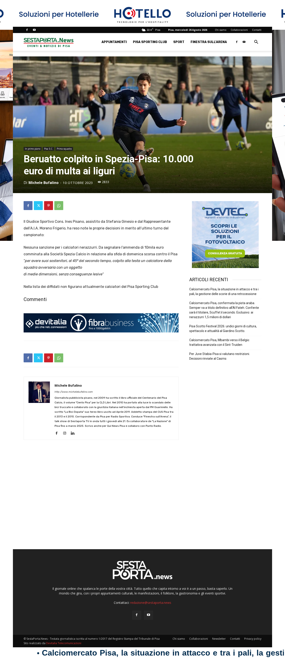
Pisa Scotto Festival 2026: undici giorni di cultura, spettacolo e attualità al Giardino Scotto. (223, 328)
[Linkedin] (74, 433)
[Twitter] (38, 205)
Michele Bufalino (43, 182)
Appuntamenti (114, 42)
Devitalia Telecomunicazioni (63, 643)
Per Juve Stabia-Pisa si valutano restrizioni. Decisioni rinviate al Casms (219, 356)
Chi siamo (220, 29)
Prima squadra (64, 148)
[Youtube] (34, 30)
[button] (256, 42)
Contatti (256, 29)
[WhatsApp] (58, 205)
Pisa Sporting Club (150, 42)
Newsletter (219, 639)
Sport (178, 42)
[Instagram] (66, 433)
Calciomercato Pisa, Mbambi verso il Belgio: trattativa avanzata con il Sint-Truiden (219, 342)
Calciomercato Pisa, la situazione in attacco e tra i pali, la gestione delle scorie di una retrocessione (224, 291)
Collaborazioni (239, 29)
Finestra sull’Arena (209, 42)
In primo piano (32, 148)
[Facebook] (27, 30)
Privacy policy (252, 639)
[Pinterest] (48, 205)
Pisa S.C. (48, 148)
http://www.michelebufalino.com (74, 391)
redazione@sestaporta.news (150, 602)
